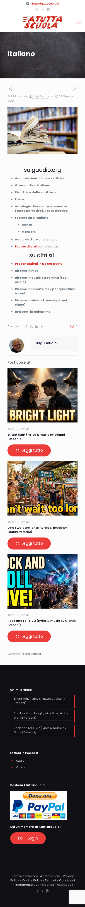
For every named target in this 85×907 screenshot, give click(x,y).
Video (20, 767)
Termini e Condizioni (60, 880)
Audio (20, 760)
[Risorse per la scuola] (42, 22)
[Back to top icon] (75, 897)
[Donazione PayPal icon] (48, 9)
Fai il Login (28, 838)
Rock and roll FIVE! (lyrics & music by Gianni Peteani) (40, 730)
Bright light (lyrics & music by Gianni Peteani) (39, 700)
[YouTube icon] (42, 9)
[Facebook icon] (37, 9)
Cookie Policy (32, 880)
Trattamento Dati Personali (34, 885)
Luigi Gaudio (41, 96)
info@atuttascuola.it (44, 3)
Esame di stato (27, 246)
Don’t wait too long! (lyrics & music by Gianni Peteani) (41, 715)
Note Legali (65, 885)
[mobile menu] (79, 22)
